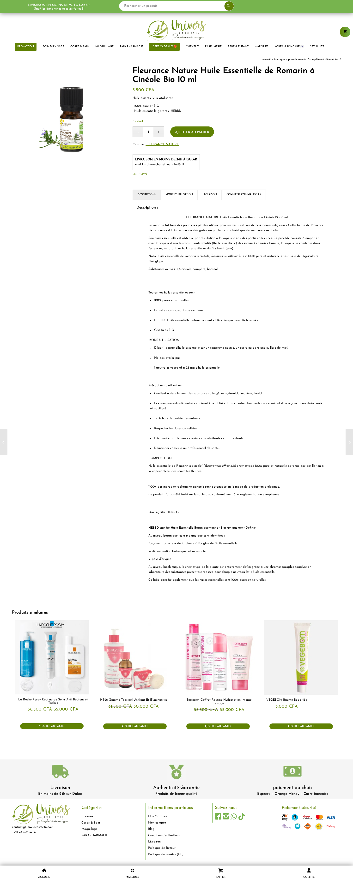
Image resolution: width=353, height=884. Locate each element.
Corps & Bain (90, 822)
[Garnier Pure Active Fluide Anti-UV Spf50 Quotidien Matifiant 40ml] (3, 442)
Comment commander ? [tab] (243, 194)
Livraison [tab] (209, 194)
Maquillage (89, 828)
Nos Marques (157, 816)
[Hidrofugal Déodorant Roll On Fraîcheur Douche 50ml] (349, 442)
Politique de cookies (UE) (165, 854)
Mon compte (157, 822)
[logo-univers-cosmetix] (176, 30)
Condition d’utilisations (164, 835)
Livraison (60, 787)
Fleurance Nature (162, 144)
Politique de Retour (162, 847)
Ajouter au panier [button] (52, 726)
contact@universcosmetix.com (33, 827)
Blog (151, 828)
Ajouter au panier (192, 132)
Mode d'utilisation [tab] (179, 194)
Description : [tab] (147, 194)
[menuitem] (26, 47)
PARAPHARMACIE (94, 835)
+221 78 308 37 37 (24, 832)
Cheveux (87, 816)
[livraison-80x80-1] (60, 772)
